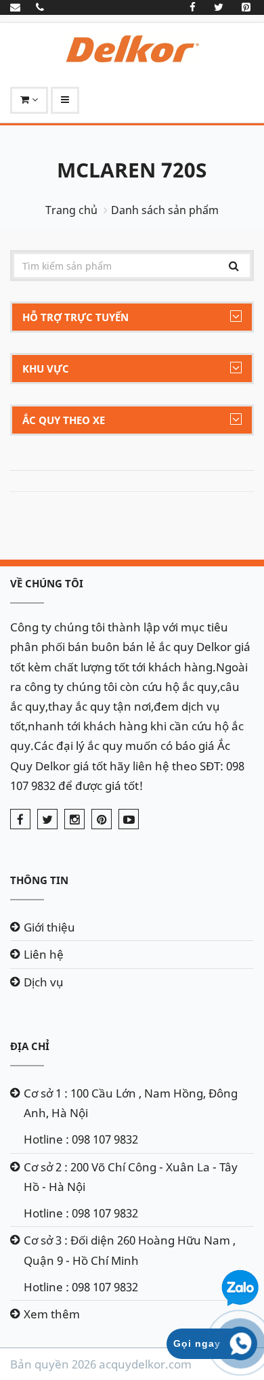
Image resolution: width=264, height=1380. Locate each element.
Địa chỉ (29, 1046)
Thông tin (39, 880)
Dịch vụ (44, 982)
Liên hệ (44, 954)
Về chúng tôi (46, 583)
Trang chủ (71, 210)
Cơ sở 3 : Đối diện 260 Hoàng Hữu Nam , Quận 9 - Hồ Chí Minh (130, 1250)
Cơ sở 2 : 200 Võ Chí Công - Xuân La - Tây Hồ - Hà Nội (131, 1176)
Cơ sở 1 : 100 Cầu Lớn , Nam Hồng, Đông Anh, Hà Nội (131, 1103)
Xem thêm (52, 1314)
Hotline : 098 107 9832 (81, 1139)
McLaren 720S (132, 170)
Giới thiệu (49, 927)
